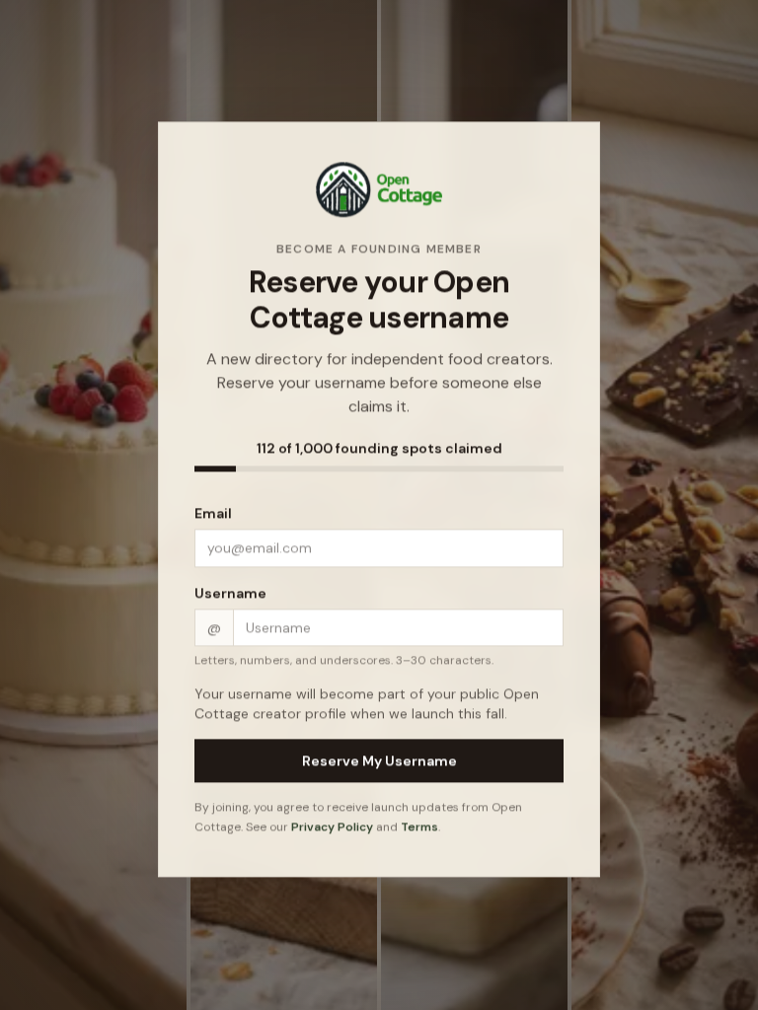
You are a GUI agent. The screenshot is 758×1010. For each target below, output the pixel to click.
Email (213, 516)
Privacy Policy (332, 829)
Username (230, 596)
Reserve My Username (379, 763)
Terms (419, 829)
